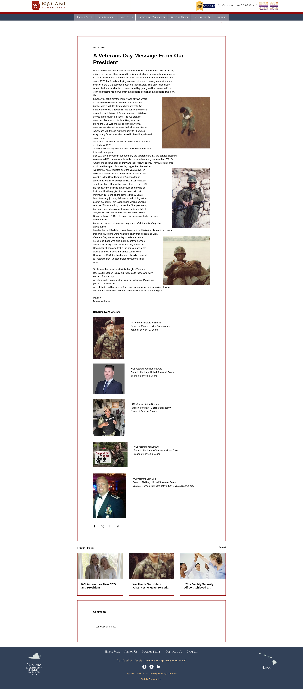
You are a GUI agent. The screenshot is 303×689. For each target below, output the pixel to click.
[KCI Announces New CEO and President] (100, 566)
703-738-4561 (249, 5)
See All (222, 547)
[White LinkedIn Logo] (159, 667)
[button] (221, 22)
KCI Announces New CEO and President (98, 586)
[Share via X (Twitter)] (102, 526)
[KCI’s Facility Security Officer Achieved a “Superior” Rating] (203, 566)
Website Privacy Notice (151, 679)
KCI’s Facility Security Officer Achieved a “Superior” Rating (198, 586)
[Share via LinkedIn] (110, 526)
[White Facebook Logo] (144, 667)
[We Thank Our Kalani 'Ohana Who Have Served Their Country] (151, 566)
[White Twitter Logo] (151, 667)
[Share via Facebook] (94, 526)
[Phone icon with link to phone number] (219, 5)
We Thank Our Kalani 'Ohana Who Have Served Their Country (150, 586)
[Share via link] (117, 526)
